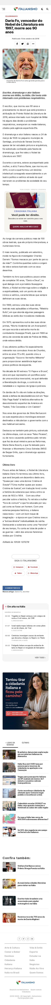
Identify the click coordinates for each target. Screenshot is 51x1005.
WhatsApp (34, 573)
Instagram (19, 567)
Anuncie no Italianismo (19, 990)
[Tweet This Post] (22, 43)
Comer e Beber (12, 952)
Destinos (9, 956)
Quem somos (36, 990)
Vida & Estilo (36, 947)
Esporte (34, 952)
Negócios (34, 964)
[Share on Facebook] (17, 43)
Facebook (34, 567)
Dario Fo (18, 592)
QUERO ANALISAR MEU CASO (25, 227)
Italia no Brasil (12, 972)
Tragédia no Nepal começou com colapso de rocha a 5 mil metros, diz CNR (28, 617)
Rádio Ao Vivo (37, 968)
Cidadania (26, 992)
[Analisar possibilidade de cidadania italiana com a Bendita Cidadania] (25, 199)
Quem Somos (36, 972)
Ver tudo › (40, 658)
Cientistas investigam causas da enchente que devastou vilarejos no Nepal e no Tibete (28, 637)
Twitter (19, 573)
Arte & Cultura (12, 947)
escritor (26, 592)
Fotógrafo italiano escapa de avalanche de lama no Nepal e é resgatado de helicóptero (28, 646)
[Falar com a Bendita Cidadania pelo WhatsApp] (25, 701)
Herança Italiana (13, 968)
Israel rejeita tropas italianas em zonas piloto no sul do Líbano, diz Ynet (28, 627)
